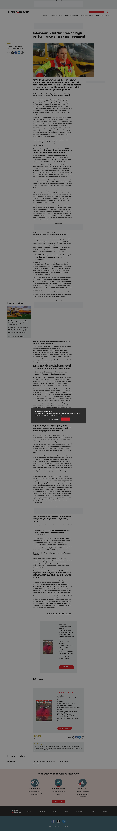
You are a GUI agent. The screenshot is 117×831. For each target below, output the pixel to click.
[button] (54, 419)
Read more (60, 415)
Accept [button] (65, 419)
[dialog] (58, 415)
